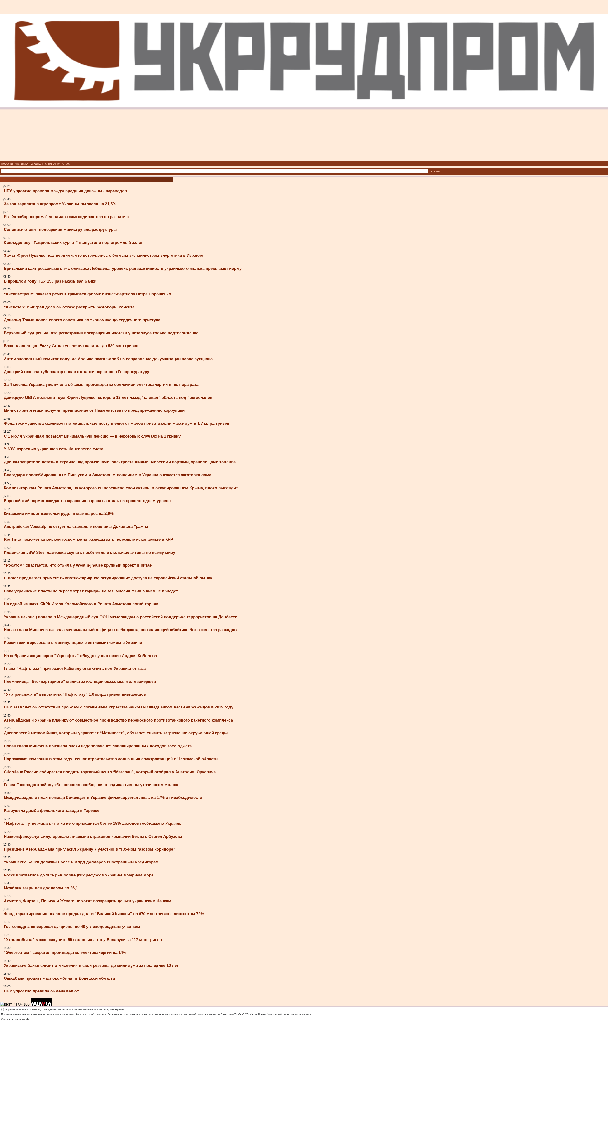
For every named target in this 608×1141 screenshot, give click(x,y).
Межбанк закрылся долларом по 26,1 (41, 887)
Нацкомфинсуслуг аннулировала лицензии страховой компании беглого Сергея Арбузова (93, 836)
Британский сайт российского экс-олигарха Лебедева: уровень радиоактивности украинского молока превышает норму (123, 268)
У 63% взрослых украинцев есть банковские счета (53, 449)
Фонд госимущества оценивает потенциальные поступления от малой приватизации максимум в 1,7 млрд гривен (116, 423)
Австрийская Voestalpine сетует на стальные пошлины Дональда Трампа (76, 526)
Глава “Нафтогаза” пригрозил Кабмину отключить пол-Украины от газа (75, 668)
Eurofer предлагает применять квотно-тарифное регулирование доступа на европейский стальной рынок (108, 578)
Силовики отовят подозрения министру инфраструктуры (60, 229)
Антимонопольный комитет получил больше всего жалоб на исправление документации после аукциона (108, 358)
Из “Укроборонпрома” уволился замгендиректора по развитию (66, 216)
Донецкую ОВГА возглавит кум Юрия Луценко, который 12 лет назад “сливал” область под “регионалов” (109, 397)
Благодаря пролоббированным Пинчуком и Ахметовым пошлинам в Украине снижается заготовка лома (107, 474)
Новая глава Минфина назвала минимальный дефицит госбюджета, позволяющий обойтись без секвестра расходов (120, 629)
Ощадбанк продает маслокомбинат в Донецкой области (59, 978)
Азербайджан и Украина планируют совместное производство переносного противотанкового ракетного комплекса (118, 720)
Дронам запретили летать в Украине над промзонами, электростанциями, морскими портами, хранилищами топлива (120, 462)
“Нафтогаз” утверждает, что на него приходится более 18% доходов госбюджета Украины (93, 823)
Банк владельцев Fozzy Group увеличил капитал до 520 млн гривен (71, 345)
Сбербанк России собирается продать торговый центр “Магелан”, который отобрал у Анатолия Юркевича (110, 771)
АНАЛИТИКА (21, 164)
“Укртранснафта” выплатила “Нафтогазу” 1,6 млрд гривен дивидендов (75, 694)
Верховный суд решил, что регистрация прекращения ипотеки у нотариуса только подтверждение (101, 333)
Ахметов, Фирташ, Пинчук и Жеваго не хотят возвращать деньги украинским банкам (87, 901)
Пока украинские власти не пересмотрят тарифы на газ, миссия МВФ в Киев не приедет (91, 591)
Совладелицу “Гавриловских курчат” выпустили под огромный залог (73, 242)
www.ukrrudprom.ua (80, 1014)
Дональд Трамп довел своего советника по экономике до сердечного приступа (82, 319)
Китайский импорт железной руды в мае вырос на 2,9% (59, 513)
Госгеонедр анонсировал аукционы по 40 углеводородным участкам (72, 926)
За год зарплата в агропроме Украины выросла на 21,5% (60, 203)
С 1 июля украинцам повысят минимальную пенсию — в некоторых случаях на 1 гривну (92, 436)
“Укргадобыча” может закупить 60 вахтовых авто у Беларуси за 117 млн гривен (83, 939)
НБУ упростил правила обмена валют (41, 991)
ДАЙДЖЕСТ (37, 164)
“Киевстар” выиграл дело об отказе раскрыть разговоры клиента (69, 307)
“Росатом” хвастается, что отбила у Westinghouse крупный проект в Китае (78, 565)
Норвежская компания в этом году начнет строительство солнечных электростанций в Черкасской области (111, 758)
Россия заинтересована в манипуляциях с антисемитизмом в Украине (73, 642)
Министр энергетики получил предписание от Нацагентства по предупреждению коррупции (94, 410)
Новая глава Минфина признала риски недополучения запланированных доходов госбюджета (98, 746)
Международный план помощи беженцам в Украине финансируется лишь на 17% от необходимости (103, 797)
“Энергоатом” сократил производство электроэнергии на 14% (65, 952)
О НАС (66, 164)
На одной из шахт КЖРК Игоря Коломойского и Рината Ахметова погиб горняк (81, 603)
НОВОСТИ (7, 164)
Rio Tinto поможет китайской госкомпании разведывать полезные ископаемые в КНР (88, 539)
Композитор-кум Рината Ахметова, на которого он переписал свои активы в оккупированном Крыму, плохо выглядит (121, 487)
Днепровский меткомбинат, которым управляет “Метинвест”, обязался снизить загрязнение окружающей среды (116, 733)
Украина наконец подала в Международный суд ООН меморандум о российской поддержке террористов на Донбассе (120, 617)
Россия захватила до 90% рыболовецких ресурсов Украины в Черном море (78, 875)
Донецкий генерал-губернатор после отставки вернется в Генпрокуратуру (76, 371)
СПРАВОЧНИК (52, 164)
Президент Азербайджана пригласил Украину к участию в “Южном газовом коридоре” (89, 849)
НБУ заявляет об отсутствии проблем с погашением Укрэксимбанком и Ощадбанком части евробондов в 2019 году (118, 707)
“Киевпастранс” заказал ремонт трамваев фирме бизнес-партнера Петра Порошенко (87, 294)
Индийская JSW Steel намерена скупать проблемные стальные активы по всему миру (89, 552)
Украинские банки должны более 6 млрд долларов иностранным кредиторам (81, 862)
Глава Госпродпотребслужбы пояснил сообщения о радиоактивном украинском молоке (91, 784)
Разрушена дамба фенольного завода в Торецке (51, 810)
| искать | (435, 171)
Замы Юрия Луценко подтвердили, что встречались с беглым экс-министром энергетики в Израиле (103, 255)
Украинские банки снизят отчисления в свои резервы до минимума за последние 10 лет (91, 965)
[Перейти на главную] (304, 159)
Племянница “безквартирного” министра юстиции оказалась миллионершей (80, 681)
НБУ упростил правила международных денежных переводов (65, 190)
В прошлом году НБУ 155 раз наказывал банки (50, 281)
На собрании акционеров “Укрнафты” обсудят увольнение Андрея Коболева (80, 655)
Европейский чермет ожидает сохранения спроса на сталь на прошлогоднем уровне (87, 500)
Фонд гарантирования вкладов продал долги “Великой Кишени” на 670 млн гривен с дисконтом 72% (104, 913)
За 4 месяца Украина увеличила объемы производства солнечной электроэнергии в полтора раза (101, 384)
